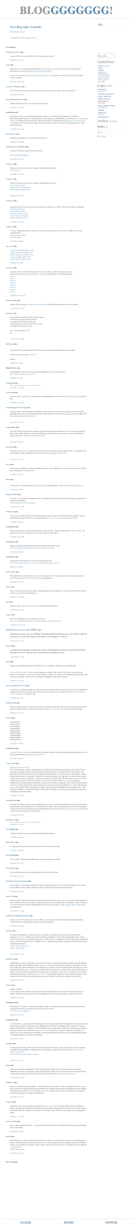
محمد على (9, 246)
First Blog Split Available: (26, 27)
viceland (101, 110)
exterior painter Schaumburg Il (20, 189)
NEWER (111, 1222)
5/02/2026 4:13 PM (16, 1131)
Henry (8, 587)
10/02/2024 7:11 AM (17, 911)
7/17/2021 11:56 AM (17, 339)
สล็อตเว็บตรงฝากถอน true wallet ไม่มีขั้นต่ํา (21, 629)
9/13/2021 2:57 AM (16, 422)
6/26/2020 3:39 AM (16, 174)
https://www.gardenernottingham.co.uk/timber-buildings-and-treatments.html (35, 621)
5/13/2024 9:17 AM (16, 824)
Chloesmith (10, 383)
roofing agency (73, 396)
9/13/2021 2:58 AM (16, 442)
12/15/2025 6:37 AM (17, 1077)
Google (80, 485)
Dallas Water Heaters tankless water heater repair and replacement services (34, 563)
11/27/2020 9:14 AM (17, 308)
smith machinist (11, 494)
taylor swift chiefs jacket (52, 1106)
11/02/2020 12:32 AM (17, 295)
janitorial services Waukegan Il (20, 187)
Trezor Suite (14, 885)
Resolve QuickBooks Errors (16, 685)
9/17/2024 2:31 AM (16, 863)
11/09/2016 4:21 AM (17, 129)
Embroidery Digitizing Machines (17, 915)
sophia (8, 1136)
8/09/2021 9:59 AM (16, 363)
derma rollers (18, 593)
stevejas (8, 718)
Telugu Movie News (13, 52)
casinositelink (10, 427)
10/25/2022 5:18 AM (17, 610)
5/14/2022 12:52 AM (17, 537)
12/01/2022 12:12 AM (17, 625)
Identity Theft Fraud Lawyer (19, 946)
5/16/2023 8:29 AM (16, 698)
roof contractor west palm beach (37, 304)
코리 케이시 (10, 868)
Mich (8, 479)
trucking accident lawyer (67, 809)
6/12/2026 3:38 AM (16, 1153)
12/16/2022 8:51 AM (17, 641)
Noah (8, 65)
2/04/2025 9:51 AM (16, 1015)
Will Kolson (10, 511)
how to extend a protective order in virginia (24, 1054)
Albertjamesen (11, 800)
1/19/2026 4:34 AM (16, 1097)
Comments (103, 136)
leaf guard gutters (15, 237)
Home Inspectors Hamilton (15, 146)
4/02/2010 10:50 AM (17, 81)
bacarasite (9, 447)
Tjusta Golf (10, 896)
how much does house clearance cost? (22, 374)
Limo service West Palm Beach (58, 709)
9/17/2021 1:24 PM (16, 474)
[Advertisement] (109, 40)
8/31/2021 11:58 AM (17, 402)
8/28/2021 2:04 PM (16, 378)
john (7, 602)
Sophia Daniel (11, 703)
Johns (8, 1065)
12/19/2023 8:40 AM (17, 815)
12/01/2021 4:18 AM (17, 507)
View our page (15, 170)
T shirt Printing (34, 578)
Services (13, 276)
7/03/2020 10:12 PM (17, 196)
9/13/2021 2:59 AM (16, 459)
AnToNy (9, 1102)
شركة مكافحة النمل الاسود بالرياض (22, 250)
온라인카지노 (31, 416)
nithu (8, 661)
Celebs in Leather (76, 530)
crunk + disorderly (104, 96)
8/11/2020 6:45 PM (16, 241)
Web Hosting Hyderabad (14, 99)
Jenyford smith (11, 300)
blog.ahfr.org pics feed (106, 94)
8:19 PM (21, 38)
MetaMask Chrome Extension (16, 881)
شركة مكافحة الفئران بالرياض (20, 257)
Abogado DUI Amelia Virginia (22, 672)
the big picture (103, 101)
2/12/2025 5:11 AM (16, 1039)
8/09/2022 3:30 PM (16, 567)
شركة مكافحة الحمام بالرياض (20, 259)
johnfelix (9, 1043)
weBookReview (103, 117)
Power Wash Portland (17, 209)
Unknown (9, 164)
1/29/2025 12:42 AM (17, 997)
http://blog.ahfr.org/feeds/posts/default (39, 71)
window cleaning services (18, 218)
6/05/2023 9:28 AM (16, 713)
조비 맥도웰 (10, 855)
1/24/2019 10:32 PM (17, 142)
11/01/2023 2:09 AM (17, 795)
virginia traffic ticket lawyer (67, 1073)
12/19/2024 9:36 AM (17, 954)
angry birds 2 (10, 134)
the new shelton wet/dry (106, 105)
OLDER (25, 1222)
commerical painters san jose (19, 213)
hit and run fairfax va (40, 974)
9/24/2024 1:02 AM (16, 891)
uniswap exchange (16, 503)
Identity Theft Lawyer (17, 948)
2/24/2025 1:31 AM (16, 1060)
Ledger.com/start (16, 989)
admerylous (102, 89)
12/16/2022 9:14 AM (17, 657)
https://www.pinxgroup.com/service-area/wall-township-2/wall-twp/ (32, 548)
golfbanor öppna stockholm (74, 905)
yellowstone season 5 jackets (30, 606)
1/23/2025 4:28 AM (16, 980)
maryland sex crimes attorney (19, 1011)
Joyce (8, 464)
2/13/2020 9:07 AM (16, 159)
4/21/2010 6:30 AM (16, 94)
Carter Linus (10, 763)
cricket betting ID (16, 1147)
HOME (69, 1222)
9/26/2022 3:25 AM (16, 582)
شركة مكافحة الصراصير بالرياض (21, 252)
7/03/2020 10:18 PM (17, 222)
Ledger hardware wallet (19, 752)
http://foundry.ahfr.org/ (17, 32)
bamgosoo (9, 313)
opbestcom (9, 344)
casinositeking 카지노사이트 (16, 407)
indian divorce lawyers (41, 1030)
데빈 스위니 (10, 842)
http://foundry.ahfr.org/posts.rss (40, 75)
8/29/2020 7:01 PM (16, 263)
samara (8, 985)
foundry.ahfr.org (104, 98)
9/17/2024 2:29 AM (16, 837)
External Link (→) (31, 38)
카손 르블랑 (10, 829)
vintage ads (102, 112)
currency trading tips (13, 86)
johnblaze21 (10, 820)
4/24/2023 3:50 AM (16, 681)
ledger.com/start (38, 754)
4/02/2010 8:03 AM (16, 60)
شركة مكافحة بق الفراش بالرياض (21, 254)
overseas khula (11, 1121)
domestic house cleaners (18, 235)
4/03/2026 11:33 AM (17, 1116)
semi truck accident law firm (19, 767)
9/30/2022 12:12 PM (17, 597)
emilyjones (9, 1082)
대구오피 (33, 354)
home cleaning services (17, 185)
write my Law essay (55, 518)
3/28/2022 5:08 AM (16, 522)
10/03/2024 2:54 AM (17, 926)
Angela (8, 614)
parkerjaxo (10, 959)
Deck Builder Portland (17, 211)
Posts (101, 132)
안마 (28, 330)
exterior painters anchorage (19, 215)
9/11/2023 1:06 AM (16, 758)
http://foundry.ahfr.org (20, 75)
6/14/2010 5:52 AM (16, 107)
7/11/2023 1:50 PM (16, 743)
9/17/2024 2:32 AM (16, 876)
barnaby (9, 931)
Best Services (10, 572)
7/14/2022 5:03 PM (16, 552)
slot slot (8, 646)
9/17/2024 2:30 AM (16, 850)
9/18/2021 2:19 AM (16, 489)
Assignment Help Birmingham (39, 1091)
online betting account (17, 1149)
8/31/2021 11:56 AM (17, 387)
